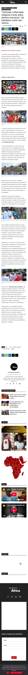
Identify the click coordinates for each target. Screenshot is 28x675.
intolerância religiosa (17, 347)
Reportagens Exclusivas (6, 9)
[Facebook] (2, 28)
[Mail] (14, 384)
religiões (12, 348)
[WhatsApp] (6, 28)
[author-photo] (14, 370)
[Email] (13, 28)
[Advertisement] (14, 73)
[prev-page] (2, 418)
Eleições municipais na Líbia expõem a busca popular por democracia (18, 412)
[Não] (26, 669)
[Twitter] (17, 384)
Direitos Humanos (9, 7)
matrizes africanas (5, 348)
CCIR (10, 347)
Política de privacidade (16, 672)
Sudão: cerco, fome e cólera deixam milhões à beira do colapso (18, 396)
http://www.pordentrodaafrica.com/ (14, 374)
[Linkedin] (9, 28)
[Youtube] (20, 384)
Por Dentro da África (7, 25)
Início (2, 5)
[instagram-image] (7, 563)
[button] (2, 2)
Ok (8, 672)
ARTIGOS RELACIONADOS (8, 390)
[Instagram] (11, 384)
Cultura (6, 5)
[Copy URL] (16, 28)
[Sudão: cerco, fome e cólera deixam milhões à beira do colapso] (5, 396)
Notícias (15, 7)
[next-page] (5, 418)
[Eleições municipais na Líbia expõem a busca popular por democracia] (5, 412)
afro (6, 347)
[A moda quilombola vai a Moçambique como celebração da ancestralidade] (5, 403)
